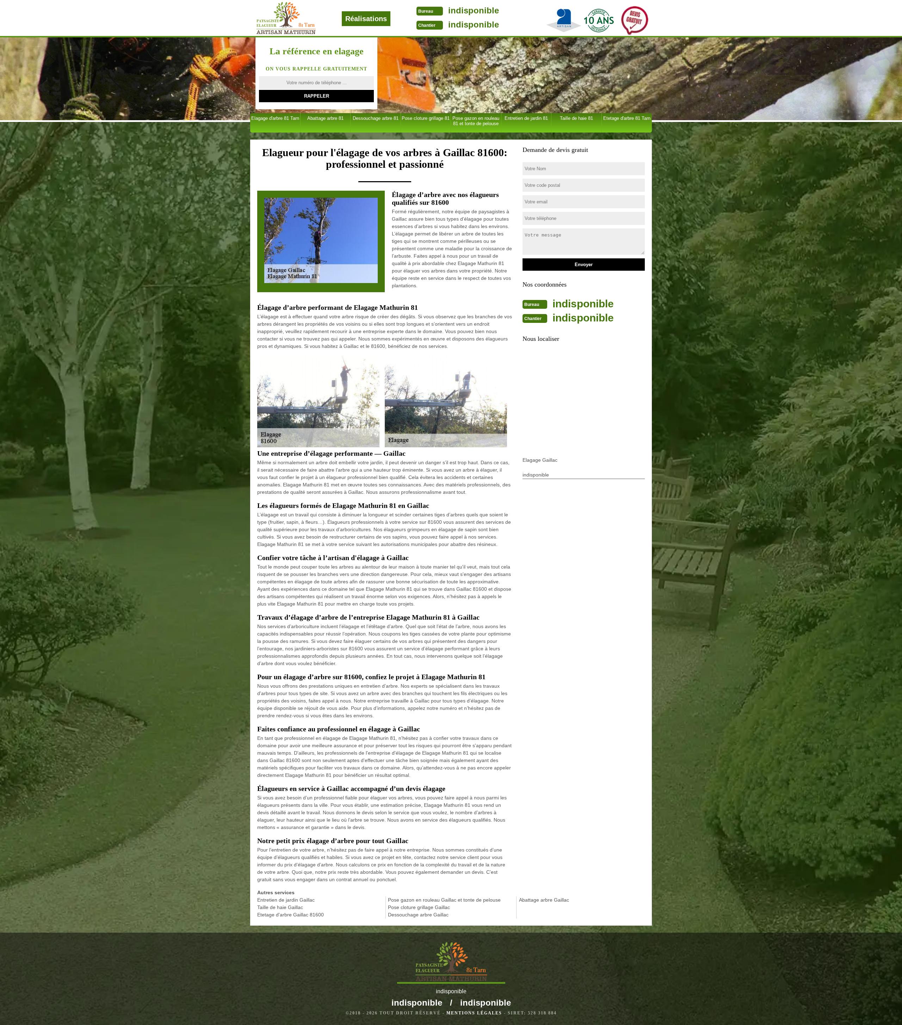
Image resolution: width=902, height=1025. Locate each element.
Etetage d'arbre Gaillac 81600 (290, 914)
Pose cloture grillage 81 (426, 118)
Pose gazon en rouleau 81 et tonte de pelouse (475, 121)
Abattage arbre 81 (325, 118)
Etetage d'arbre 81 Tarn (626, 118)
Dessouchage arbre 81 (376, 118)
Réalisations (366, 19)
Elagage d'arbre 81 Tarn (275, 118)
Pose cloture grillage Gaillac (419, 907)
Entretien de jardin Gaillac (286, 900)
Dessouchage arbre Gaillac (418, 914)
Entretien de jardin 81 (526, 118)
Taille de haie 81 (576, 118)
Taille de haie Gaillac (280, 907)
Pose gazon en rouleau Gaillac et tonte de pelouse (444, 900)
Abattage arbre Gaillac (544, 900)
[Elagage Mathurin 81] (309, 18)
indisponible (473, 10)
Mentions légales (474, 1013)
